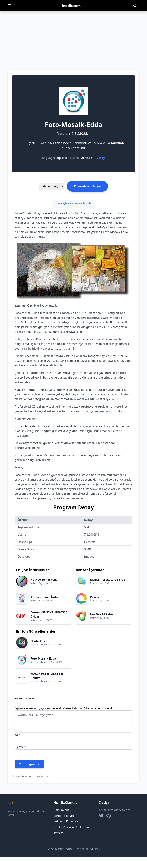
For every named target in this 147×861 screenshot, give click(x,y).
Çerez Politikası (63, 816)
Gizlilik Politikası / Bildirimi (71, 827)
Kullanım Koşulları (65, 821)
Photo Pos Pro (40, 641)
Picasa (94, 597)
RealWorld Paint (101, 614)
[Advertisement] (73, 38)
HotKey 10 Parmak (43, 580)
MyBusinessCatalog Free (107, 580)
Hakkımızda (61, 810)
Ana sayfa (61, 203)
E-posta (20, 747)
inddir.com (71, 5)
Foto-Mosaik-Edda (43, 658)
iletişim (58, 833)
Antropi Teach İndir (44, 597)
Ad (17, 735)
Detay (100, 158)
